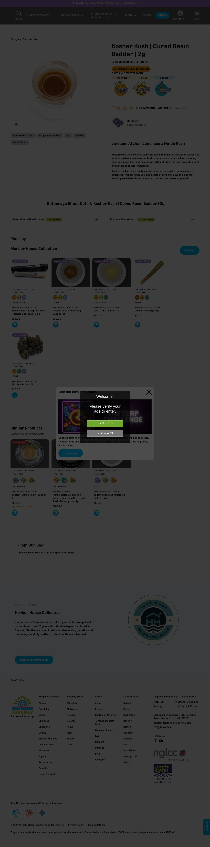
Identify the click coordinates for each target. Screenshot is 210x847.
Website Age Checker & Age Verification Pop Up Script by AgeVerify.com (206, 846)
